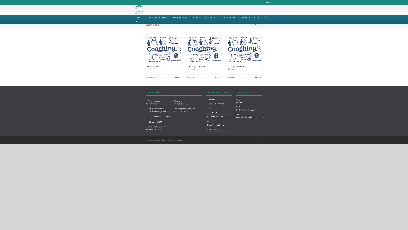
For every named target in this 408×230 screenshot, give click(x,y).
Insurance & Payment (215, 104)
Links (209, 108)
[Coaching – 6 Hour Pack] (244, 49)
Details (178, 77)
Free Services (212, 112)
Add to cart (151, 77)
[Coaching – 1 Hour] (164, 49)
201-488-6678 (241, 102)
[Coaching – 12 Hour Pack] (204, 49)
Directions (211, 100)
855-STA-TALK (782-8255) (245, 110)
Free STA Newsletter (215, 117)
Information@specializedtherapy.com (250, 117)
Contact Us (269, 2)
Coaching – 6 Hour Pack (237, 66)
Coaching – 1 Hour (154, 66)
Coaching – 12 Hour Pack (197, 66)
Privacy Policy (212, 129)
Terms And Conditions (215, 125)
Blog (208, 121)
